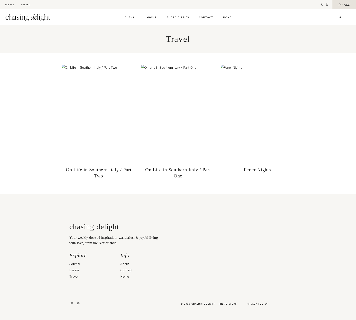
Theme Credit (228, 304)
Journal (344, 5)
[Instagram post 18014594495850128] (232, 218)
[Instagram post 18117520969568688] (269, 284)
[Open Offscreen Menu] (348, 16)
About (151, 17)
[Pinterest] (326, 4)
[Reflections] (269, 215)
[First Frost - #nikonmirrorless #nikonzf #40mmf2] (232, 287)
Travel (26, 4)
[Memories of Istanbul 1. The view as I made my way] (195, 245)
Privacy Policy (257, 304)
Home (227, 17)
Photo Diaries (178, 17)
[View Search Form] (340, 17)
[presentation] (98, 114)
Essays (9, 4)
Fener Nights (257, 169)
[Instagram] (321, 4)
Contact (206, 17)
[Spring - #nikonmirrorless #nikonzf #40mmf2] (195, 287)
